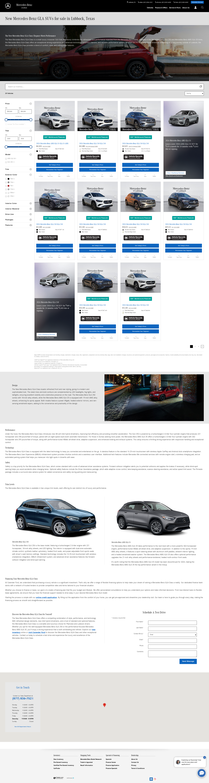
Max (20, 108)
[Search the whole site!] (202, 7)
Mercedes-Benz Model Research (91, 759)
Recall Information (86, 765)
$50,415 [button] (129, 227)
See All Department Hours (23, 726)
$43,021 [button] (131, 146)
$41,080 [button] (88, 146)
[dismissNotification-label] (204, 757)
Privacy (133, 765)
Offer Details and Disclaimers (174, 176)
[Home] (8, 6)
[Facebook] (151, 779)
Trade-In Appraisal (86, 762)
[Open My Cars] (195, 7)
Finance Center (111, 762)
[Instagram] (155, 779)
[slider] (6, 119)
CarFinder (57, 768)
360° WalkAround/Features (54, 137)
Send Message (188, 661)
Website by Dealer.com (58, 778)
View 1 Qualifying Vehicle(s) (175, 173)
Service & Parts (175, 8)
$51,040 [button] (43, 227)
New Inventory (58, 759)
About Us (186, 8)
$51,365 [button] (86, 227)
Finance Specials (111, 768)
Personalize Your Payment (54, 169)
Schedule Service (197, 2)
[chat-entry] (201, 773)
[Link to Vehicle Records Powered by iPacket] (48, 157)
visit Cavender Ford (36, 632)
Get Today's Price (54, 165)
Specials (108, 759)
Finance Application (112, 765)
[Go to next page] (202, 346)
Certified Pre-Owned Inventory (64, 765)
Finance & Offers (161, 8)
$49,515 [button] (172, 227)
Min (6, 108)
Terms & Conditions (138, 768)
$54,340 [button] (86, 308)
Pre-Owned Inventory (61, 762)
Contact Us (135, 762)
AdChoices (69, 778)
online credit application (46, 597)
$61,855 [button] (43, 146)
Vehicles (150, 8)
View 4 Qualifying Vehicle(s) (46, 335)
